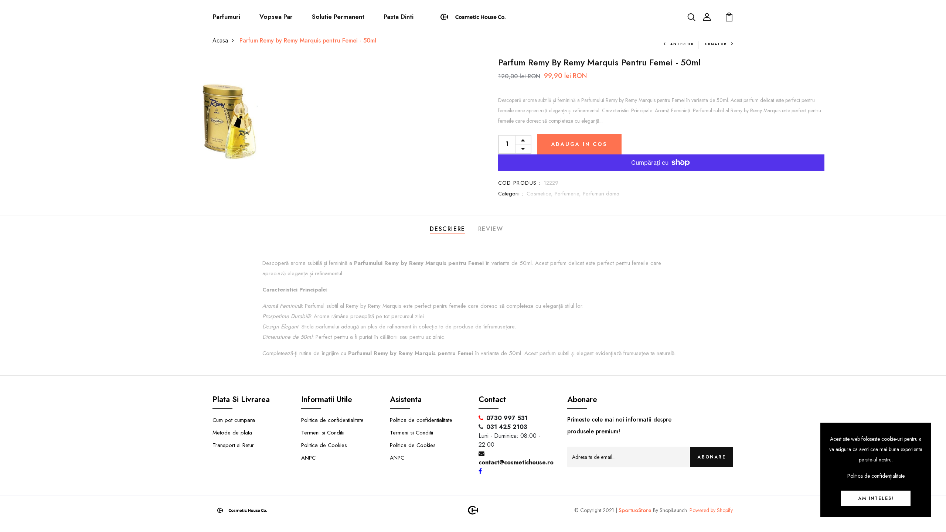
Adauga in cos (579, 144)
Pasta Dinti (399, 16)
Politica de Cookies (324, 445)
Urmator (716, 43)
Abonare (711, 457)
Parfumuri (226, 16)
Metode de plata (232, 433)
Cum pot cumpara (233, 420)
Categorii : (510, 194)
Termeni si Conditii (322, 433)
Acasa (220, 40)
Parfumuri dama (601, 194)
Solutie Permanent (338, 16)
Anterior (682, 43)
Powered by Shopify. (711, 510)
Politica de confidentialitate (332, 420)
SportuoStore (635, 510)
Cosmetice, (541, 194)
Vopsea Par (276, 16)
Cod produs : (519, 183)
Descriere (447, 229)
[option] (232, 122)
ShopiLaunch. (674, 510)
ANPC (308, 458)
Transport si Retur (233, 445)
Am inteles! (876, 498)
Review (490, 229)
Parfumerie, (569, 194)
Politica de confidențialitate (876, 476)
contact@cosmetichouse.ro (516, 462)
